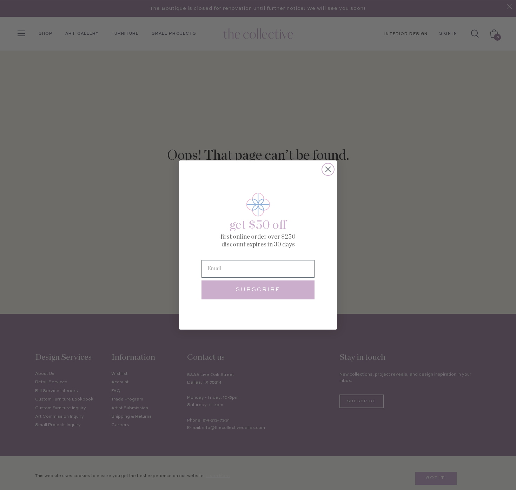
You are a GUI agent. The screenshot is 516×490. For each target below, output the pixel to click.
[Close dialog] (328, 169)
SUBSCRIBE (258, 290)
